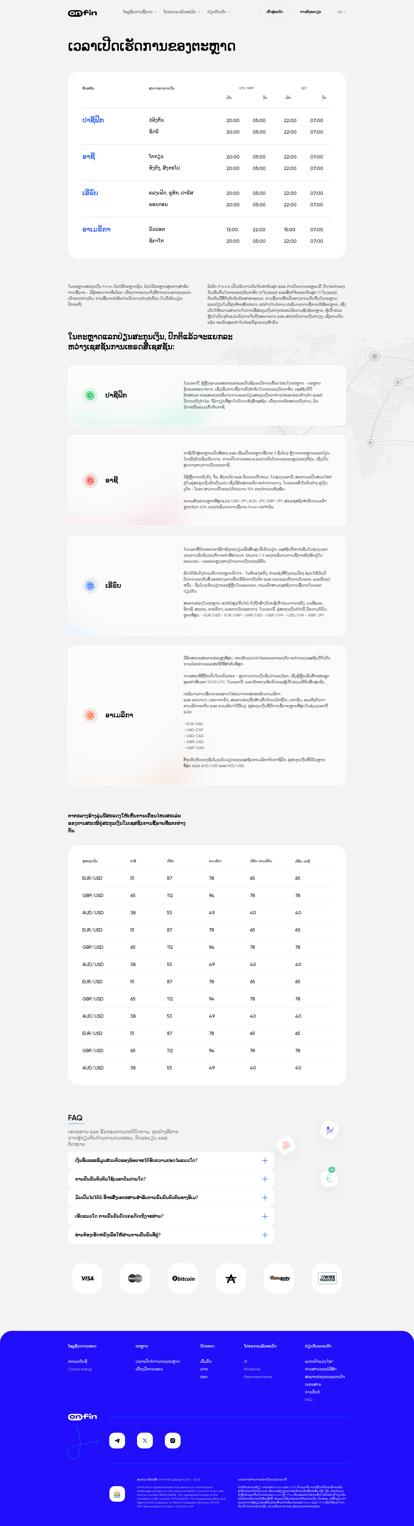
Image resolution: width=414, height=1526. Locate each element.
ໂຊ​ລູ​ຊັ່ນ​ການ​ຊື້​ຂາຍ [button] (138, 12)
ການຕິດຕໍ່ (312, 1392)
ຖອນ (204, 1377)
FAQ (309, 1400)
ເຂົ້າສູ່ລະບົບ (274, 12)
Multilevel (252, 1369)
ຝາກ (204, 1369)
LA (340, 12)
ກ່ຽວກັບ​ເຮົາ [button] (217, 12)
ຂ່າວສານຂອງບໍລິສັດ (321, 1369)
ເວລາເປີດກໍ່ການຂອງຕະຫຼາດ (158, 1362)
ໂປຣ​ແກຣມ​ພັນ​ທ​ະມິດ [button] (180, 12)
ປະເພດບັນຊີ (77, 1362)
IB (245, 1362)
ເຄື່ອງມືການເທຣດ (149, 1369)
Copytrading (80, 1369)
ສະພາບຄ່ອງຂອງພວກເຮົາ (325, 1377)
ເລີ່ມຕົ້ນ (206, 1362)
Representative (258, 1377)
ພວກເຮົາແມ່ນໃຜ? (319, 1362)
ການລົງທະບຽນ (310, 12)
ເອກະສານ (313, 1385)
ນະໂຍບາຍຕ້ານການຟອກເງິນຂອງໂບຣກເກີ (262, 1479)
